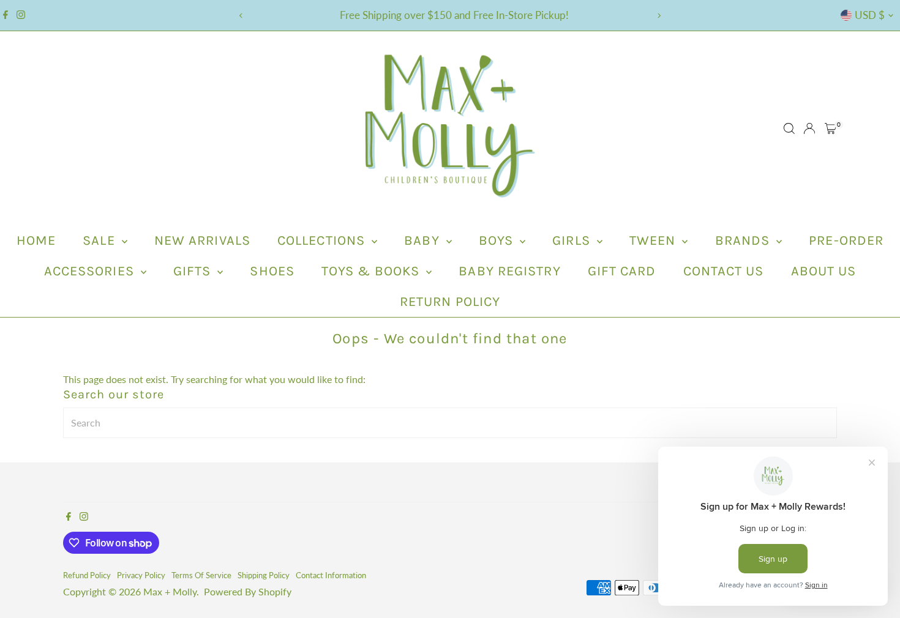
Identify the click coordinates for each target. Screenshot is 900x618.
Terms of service (201, 575)
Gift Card (622, 271)
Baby (423, 240)
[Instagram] (20, 15)
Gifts (194, 271)
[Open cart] (830, 128)
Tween (654, 240)
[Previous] (241, 15)
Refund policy (87, 575)
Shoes (272, 271)
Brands (744, 240)
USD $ (870, 15)
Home (36, 240)
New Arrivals (202, 240)
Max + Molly (170, 591)
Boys (498, 240)
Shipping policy (264, 575)
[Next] (659, 15)
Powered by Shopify (247, 591)
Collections (323, 240)
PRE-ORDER (846, 240)
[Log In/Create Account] (809, 128)
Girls (573, 240)
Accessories (91, 271)
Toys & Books (372, 271)
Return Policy (450, 302)
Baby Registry (509, 271)
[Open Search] (789, 128)
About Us (824, 271)
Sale (101, 240)
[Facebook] (5, 15)
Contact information (331, 575)
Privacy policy (141, 575)
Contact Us (723, 271)
